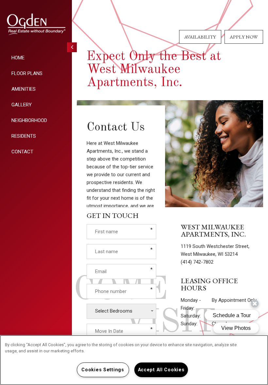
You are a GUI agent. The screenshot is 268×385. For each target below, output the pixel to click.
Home (18, 58)
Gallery (21, 105)
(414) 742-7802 (197, 262)
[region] (134, 360)
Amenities (23, 89)
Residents (23, 136)
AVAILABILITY (200, 37)
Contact (22, 152)
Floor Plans (26, 73)
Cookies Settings (102, 370)
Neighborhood (29, 120)
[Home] (36, 24)
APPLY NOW (244, 37)
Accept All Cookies (161, 370)
